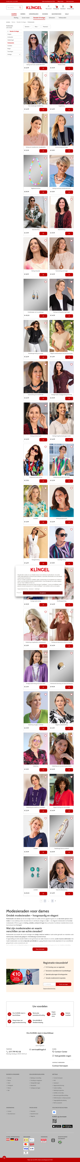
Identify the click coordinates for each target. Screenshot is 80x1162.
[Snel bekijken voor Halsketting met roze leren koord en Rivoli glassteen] (69, 770)
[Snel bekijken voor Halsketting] (43, 770)
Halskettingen (11, 40)
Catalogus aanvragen (35, 1088)
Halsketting (35, 766)
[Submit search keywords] (20, 7)
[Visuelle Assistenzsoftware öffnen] (52, 1140)
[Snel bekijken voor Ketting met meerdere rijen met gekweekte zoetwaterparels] (43, 151)
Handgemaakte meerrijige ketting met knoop (61, 394)
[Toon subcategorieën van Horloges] (20, 54)
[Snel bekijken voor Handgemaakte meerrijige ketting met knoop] (69, 398)
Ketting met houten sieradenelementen (36, 64)
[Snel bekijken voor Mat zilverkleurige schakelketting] (43, 109)
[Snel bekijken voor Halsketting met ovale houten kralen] (69, 481)
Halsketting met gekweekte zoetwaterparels (36, 642)
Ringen (9, 48)
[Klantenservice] (4, 1157)
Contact (9, 1111)
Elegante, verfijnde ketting (62, 724)
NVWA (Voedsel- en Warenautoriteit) (62, 1098)
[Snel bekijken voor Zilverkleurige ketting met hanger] (43, 357)
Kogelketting (61, 106)
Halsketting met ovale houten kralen (61, 477)
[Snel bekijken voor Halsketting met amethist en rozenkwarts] (43, 811)
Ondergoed (10, 1085)
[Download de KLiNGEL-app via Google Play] (67, 1126)
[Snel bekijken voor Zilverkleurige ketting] (69, 604)
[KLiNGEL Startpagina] (34, 7)
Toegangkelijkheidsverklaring (60, 1100)
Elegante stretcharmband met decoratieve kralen (61, 353)
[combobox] (14, 7)
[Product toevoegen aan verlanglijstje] (45, 34)
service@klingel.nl (39, 1049)
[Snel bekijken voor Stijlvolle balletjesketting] (69, 893)
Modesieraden (11, 43)
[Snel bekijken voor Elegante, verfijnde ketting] (69, 728)
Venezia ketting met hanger (61, 147)
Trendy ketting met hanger (62, 271)
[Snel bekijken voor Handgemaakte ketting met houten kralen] (43, 687)
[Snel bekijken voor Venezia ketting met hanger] (69, 151)
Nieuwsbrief (33, 1085)
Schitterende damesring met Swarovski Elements (61, 683)
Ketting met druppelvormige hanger (61, 312)
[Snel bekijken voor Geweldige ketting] (69, 563)
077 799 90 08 (15, 1052)
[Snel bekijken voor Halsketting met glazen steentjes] (43, 728)
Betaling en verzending (36, 1078)
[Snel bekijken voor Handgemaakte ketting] (43, 604)
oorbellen (36, 848)
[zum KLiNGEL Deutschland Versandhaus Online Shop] (12, 1139)
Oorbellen (10, 45)
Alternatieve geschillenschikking (61, 1095)
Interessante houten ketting (35, 477)
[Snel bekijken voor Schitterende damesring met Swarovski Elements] (69, 687)
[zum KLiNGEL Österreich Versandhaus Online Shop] (7, 1139)
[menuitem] (14, 14)
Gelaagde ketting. (36, 559)
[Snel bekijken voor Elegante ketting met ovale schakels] (69, 811)
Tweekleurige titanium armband (61, 848)
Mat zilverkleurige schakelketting (35, 106)
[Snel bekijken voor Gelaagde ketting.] (43, 563)
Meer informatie (40, 949)
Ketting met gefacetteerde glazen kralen (61, 436)
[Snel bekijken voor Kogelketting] (69, 109)
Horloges (10, 54)
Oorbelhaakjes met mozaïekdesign (36, 312)
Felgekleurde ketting (35, 188)
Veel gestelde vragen (63, 1056)
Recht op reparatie (58, 1102)
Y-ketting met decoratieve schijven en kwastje (61, 642)
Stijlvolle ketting (35, 229)
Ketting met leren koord (35, 436)
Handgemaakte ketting (35, 601)
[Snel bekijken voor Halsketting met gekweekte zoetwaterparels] (43, 646)
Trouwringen (10, 51)
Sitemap (9, 1078)
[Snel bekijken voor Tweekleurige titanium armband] (69, 852)
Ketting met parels (35, 271)
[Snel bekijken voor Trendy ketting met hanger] (69, 274)
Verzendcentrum (11, 1113)
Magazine (33, 1116)
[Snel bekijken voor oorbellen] (43, 852)
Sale (8, 1090)
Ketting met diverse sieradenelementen (61, 188)
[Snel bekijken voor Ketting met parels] (43, 274)
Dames (9, 1080)
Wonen (9, 1088)
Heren (9, 1083)
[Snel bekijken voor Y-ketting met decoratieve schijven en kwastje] (69, 646)
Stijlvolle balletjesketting (61, 889)
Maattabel (33, 1111)
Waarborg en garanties (59, 1090)
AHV (55, 1080)
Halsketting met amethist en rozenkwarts (35, 807)
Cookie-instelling (57, 1088)
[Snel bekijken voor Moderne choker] (69, 68)
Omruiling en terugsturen (36, 1080)
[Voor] (56, 901)
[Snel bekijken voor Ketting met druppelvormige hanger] (69, 316)
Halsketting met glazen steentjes (35, 724)
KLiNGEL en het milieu (59, 1093)
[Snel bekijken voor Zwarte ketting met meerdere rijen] (43, 398)
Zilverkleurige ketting (61, 601)
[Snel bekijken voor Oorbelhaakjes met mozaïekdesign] (43, 316)
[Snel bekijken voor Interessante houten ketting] (43, 481)
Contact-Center (61, 1052)
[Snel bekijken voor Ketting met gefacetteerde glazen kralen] (69, 439)
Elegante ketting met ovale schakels (61, 807)
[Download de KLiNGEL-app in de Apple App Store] (56, 1126)
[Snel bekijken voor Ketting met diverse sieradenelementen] (69, 192)
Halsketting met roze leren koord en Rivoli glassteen (61, 766)
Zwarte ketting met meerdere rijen (35, 394)
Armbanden (10, 37)
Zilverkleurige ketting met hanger (35, 353)
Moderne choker (61, 64)
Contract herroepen (60, 1066)
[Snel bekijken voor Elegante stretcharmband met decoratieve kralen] (69, 357)
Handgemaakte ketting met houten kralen (35, 683)
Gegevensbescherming (49, 988)
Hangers (9, 34)
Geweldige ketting (62, 559)
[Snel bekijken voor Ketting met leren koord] (43, 439)
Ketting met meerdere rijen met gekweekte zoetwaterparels (35, 147)
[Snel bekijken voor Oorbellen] (43, 522)
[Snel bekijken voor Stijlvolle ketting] (43, 233)
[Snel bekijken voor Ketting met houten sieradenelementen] (43, 68)
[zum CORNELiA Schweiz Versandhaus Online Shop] (16, 1139)
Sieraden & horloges (14, 31)
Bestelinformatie (34, 1113)
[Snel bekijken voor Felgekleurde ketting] (43, 192)
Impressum (56, 1083)
